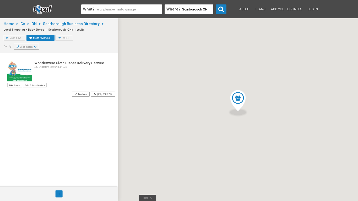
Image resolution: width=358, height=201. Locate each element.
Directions (82, 94)
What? (89, 9)
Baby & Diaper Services (35, 85)
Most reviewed (41, 37)
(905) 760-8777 (104, 94)
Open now (15, 37)
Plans (260, 9)
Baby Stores (14, 85)
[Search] (221, 9)
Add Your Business (286, 9)
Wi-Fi (65, 37)
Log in (313, 9)
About (244, 9)
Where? (173, 9)
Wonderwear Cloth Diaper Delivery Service (69, 63)
